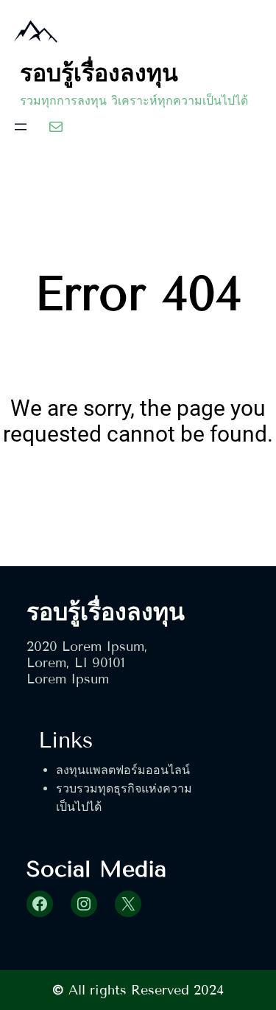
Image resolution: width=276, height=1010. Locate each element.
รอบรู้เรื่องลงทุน (99, 73)
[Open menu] (20, 127)
